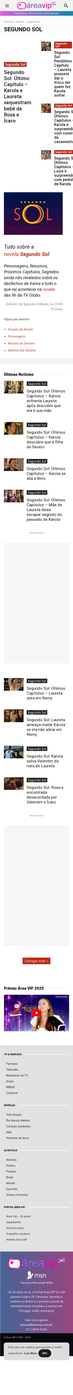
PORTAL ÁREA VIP (14, 1207)
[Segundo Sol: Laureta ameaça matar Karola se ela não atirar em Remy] (14, 715)
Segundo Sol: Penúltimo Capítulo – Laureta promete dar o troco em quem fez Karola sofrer (63, 74)
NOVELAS (9, 1105)
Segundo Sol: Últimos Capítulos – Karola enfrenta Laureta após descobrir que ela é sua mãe (46, 401)
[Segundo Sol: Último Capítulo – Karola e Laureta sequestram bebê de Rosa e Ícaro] (18, 54)
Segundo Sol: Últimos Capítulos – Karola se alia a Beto (46, 473)
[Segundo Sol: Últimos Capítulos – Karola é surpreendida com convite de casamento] (46, 108)
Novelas (20, 21)
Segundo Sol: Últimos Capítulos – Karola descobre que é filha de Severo (46, 439)
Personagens (16, 336)
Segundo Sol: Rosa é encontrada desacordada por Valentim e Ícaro (45, 794)
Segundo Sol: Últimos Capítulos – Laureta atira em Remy (46, 693)
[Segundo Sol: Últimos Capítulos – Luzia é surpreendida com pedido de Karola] (46, 154)
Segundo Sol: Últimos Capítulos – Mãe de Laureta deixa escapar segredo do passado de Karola (46, 510)
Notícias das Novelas (22, 350)
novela (11, 254)
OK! (44, 1353)
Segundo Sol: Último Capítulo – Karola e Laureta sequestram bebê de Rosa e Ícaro (17, 96)
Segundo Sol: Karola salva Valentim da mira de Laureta (45, 761)
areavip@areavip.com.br (36, 1325)
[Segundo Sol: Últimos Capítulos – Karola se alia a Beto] (14, 464)
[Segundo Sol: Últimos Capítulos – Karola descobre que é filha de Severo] (14, 428)
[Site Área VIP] (36, 6)
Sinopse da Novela (20, 329)
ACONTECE (10, 1150)
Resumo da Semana (21, 343)
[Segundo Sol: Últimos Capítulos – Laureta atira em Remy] (14, 684)
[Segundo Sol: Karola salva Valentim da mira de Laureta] (14, 752)
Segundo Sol (15, 64)
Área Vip (8, 21)
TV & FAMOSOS (13, 1054)
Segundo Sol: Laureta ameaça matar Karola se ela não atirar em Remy (46, 727)
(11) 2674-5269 (36, 1329)
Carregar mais (35, 961)
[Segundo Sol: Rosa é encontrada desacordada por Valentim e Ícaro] (14, 783)
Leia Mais (30, 1353)
